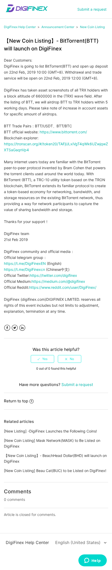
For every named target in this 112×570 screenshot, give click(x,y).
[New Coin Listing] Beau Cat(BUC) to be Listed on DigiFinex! (55, 470)
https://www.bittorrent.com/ (63, 132)
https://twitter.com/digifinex (53, 275)
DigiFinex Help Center (20, 27)
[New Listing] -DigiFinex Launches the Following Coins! (50, 431)
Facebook (7, 328)
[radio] (42, 359)
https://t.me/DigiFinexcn (24, 269)
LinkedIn (22, 328)
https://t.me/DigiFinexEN (25, 263)
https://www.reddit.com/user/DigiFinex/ (62, 287)
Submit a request (92, 9)
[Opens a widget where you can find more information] (92, 560)
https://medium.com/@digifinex (58, 281)
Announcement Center (57, 27)
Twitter (14, 328)
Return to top (16, 400)
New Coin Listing (92, 27)
